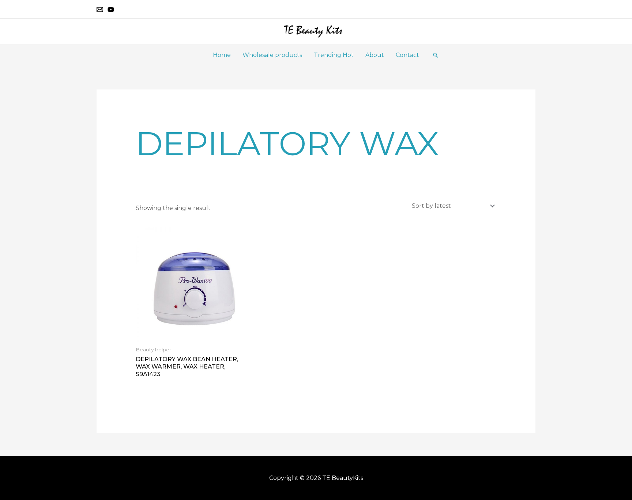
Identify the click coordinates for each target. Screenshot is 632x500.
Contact (407, 54)
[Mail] (100, 9)
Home (222, 54)
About (374, 54)
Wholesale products (272, 54)
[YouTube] (111, 9)
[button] (435, 55)
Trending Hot (334, 54)
